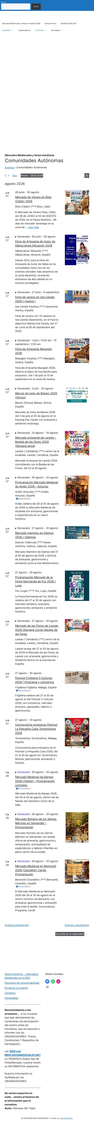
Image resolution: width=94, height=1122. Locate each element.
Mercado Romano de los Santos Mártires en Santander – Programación (36, 823)
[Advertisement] (47, 55)
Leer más (33, 227)
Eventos (9, 167)
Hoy (14, 175)
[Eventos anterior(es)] (5, 175)
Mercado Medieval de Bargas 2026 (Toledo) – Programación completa (35, 781)
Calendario (6, 30)
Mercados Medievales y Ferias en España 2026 (21, 23)
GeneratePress (66, 1118)
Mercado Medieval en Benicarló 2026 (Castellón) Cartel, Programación (35, 870)
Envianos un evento (16, 987)
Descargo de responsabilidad (22, 982)
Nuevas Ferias (50, 23)
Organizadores (24, 30)
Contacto (10, 992)
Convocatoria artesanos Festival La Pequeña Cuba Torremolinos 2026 (36, 729)
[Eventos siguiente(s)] (8, 175)
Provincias (39, 30)
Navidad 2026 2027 (69, 23)
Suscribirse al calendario (69, 933)
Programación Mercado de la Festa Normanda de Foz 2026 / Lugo (35, 581)
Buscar (3, 2)
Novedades (55, 30)
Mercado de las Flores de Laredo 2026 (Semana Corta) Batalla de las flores (36, 630)
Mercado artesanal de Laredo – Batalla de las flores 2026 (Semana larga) (35, 442)
